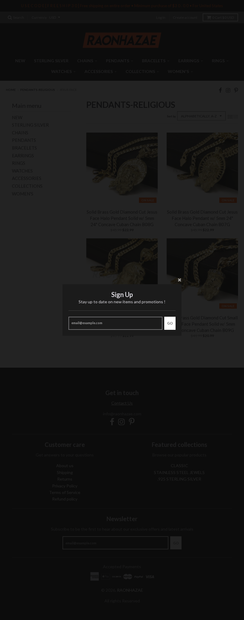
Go (170, 323)
